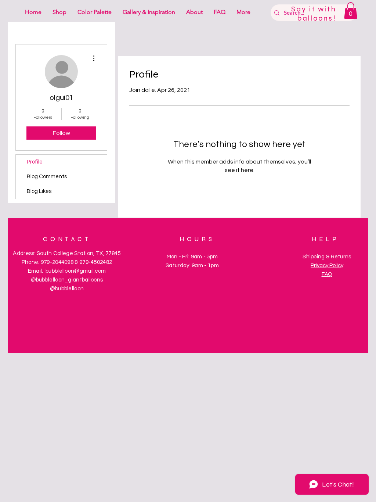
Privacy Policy (327, 265)
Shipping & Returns (327, 256)
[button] (351, 10)
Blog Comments (47, 176)
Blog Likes (39, 191)
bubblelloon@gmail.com (76, 271)
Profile (35, 162)
